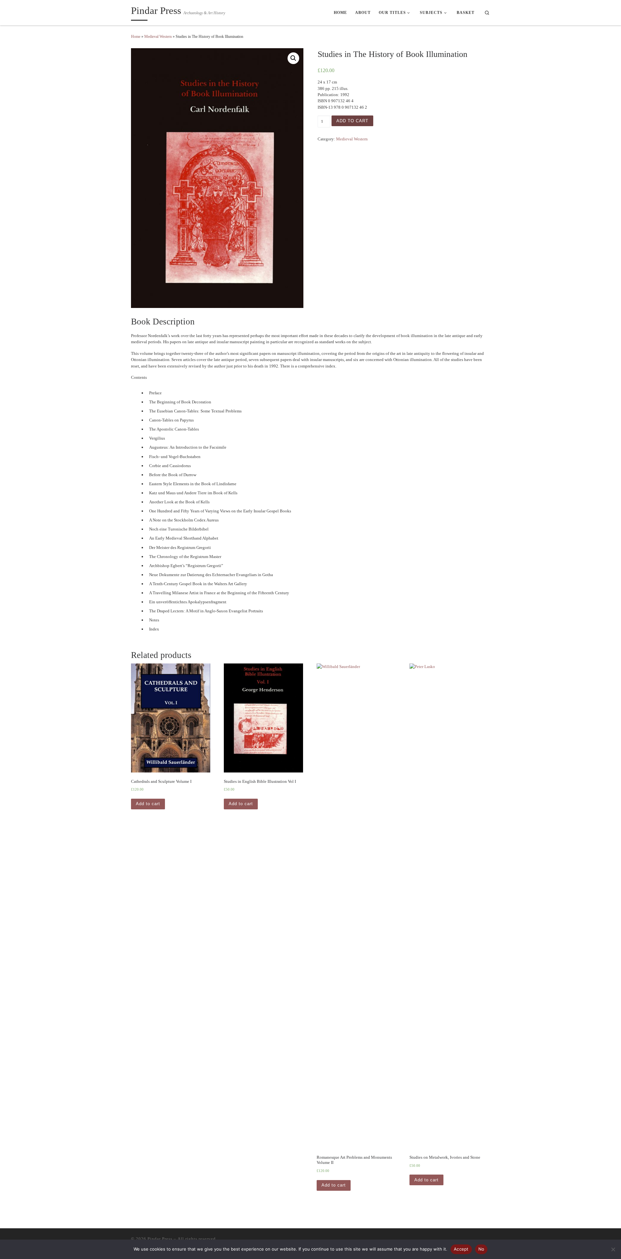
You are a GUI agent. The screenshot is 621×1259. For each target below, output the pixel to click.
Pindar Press (159, 1238)
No (481, 1249)
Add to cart (352, 120)
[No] (613, 1249)
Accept (461, 1249)
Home (135, 36)
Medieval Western (158, 36)
